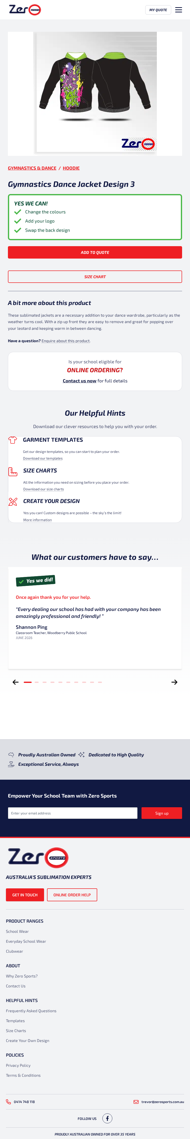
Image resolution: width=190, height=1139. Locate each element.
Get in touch (25, 894)
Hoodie (71, 168)
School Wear (17, 931)
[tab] (28, 682)
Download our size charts (43, 489)
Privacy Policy (18, 1065)
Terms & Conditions (23, 1075)
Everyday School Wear (26, 941)
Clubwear (14, 951)
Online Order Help (72, 894)
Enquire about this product (66, 340)
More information (37, 520)
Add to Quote (95, 252)
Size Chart (95, 276)
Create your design (51, 500)
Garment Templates (53, 439)
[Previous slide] (15, 682)
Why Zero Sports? (22, 975)
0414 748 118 (24, 1102)
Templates (15, 1020)
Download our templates (43, 458)
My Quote (158, 10)
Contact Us (15, 985)
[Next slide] (174, 682)
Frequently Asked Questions (31, 1010)
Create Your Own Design (27, 1040)
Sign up (161, 813)
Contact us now (79, 380)
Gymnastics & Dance (32, 168)
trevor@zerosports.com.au (163, 1102)
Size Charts (40, 470)
